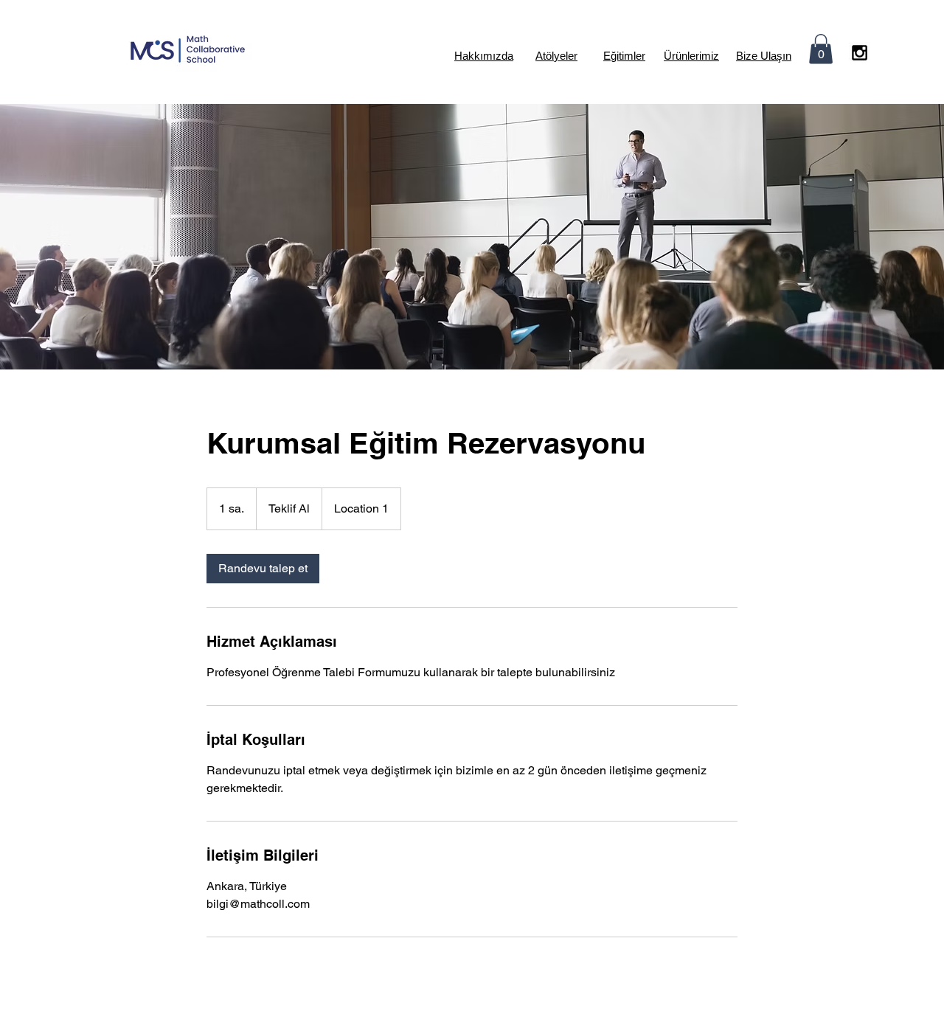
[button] (820, 49)
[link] (262, 568)
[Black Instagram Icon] (859, 52)
